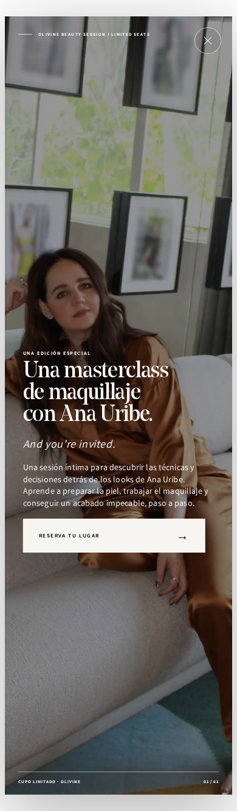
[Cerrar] (207, 40)
